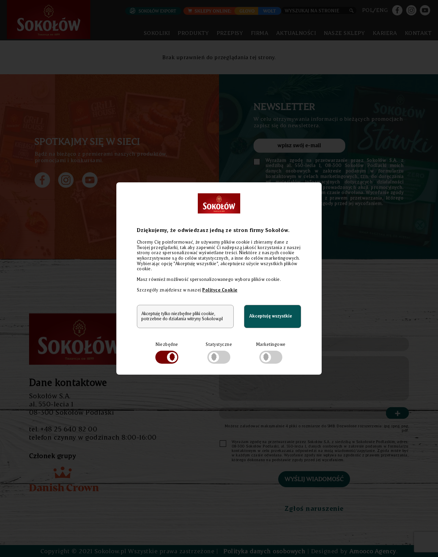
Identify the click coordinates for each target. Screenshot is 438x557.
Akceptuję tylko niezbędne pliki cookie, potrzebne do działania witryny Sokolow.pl (182, 316)
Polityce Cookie (219, 290)
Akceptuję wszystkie (270, 316)
